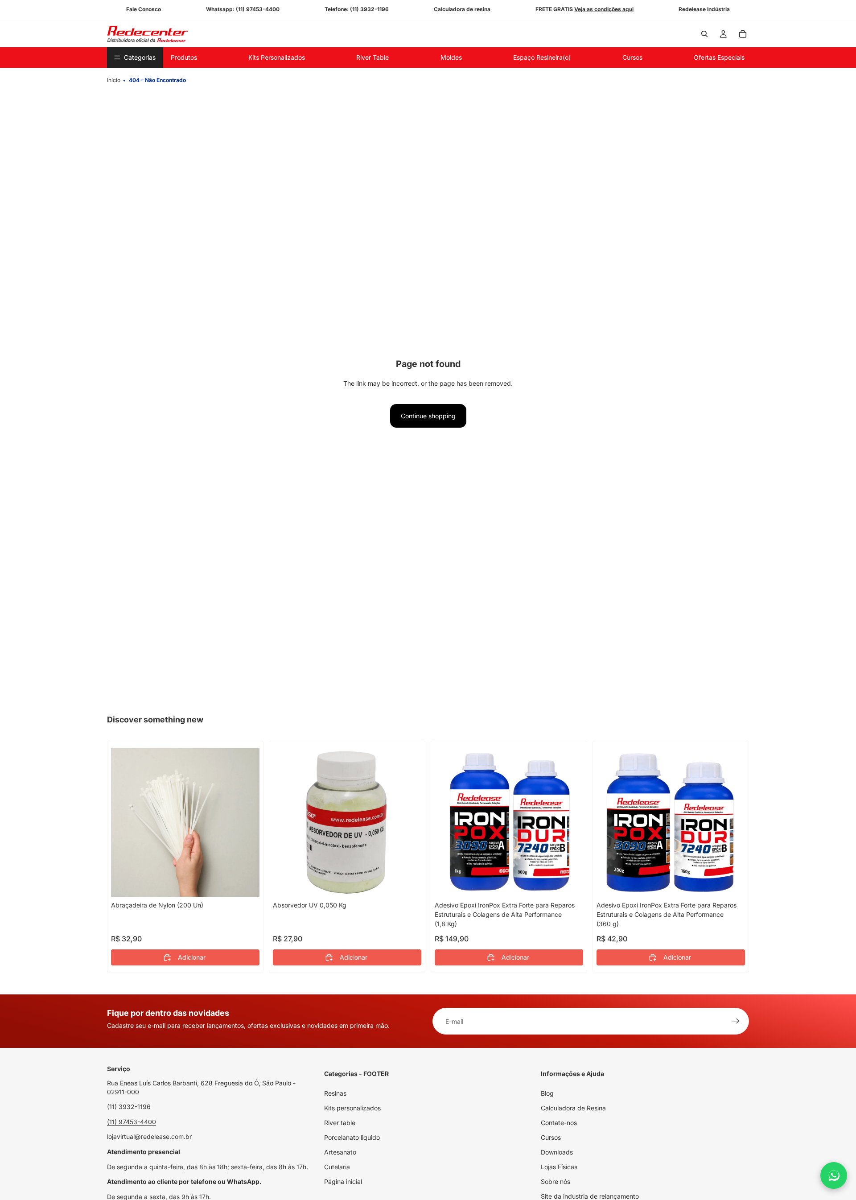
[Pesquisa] (704, 34)
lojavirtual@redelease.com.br (149, 1136)
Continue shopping (428, 416)
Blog (547, 1093)
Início (113, 80)
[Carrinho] (743, 34)
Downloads (557, 1152)
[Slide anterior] (448, 823)
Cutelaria (337, 1167)
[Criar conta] (735, 1021)
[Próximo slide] (569, 823)
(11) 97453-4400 (131, 1122)
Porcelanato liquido (352, 1137)
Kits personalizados (352, 1108)
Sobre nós (555, 1181)
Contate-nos (559, 1122)
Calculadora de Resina (573, 1108)
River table (339, 1122)
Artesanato (340, 1152)
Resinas (335, 1093)
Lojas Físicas (559, 1167)
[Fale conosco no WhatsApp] (833, 1175)
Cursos (551, 1137)
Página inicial (343, 1181)
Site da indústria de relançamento (590, 1196)
